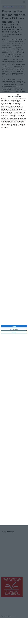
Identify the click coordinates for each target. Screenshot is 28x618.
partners (9, 98)
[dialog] (14, 309)
